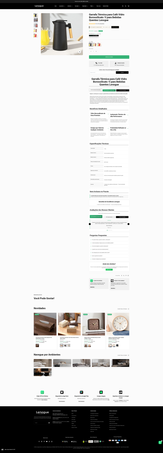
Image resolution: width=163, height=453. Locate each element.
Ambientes (73, 417)
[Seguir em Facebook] (39, 441)
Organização (74, 421)
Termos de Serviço (112, 427)
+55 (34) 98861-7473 (63, 414)
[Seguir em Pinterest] (44, 441)
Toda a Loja (74, 425)
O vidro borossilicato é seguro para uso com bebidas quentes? (102, 242)
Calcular (122, 72)
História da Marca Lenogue (95, 425)
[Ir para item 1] (36, 15)
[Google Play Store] (65, 441)
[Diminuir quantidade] (91, 51)
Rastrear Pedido (74, 427)
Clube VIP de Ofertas (93, 419)
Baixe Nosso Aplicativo (94, 415)
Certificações (111, 415)
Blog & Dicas (92, 417)
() (108, 399)
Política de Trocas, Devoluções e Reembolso (116, 425)
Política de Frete (112, 421)
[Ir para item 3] (36, 25)
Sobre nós (92, 431)
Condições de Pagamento (113, 417)
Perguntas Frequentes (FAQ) (95, 427)
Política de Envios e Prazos (114, 419)
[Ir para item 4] (36, 30)
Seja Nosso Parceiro (112, 429)
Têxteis (73, 423)
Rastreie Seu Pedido (93, 429)
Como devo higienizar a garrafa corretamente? (100, 246)
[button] (105, 27)
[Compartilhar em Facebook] (122, 275)
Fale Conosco (109, 269)
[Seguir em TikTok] (49, 441)
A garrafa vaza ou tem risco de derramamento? (100, 249)
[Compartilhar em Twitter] (124, 275)
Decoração (73, 419)
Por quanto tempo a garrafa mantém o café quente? (101, 239)
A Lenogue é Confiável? (94, 413)
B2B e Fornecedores (112, 413)
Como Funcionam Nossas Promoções (97, 421)
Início (72, 413)
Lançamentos (74, 415)
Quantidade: (91, 48)
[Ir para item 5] (36, 36)
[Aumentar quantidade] (96, 51)
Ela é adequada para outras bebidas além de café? (101, 252)
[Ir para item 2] (36, 20)
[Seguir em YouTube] (46, 441)
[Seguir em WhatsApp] (52, 441)
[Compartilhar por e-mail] (128, 275)
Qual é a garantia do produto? (97, 255)
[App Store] (74, 441)
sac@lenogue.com (60, 413)
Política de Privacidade (113, 423)
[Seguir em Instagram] (41, 441)
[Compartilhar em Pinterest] (126, 275)
